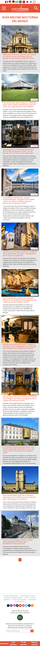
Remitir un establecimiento (13, 598)
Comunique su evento (27, 596)
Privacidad (32, 600)
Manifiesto (7, 600)
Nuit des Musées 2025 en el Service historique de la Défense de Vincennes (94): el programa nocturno (19, 497)
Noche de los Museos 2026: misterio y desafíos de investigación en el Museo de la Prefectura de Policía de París (19, 346)
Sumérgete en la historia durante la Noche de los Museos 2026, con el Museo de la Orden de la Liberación (18, 151)
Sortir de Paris (20, 602)
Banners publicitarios (11, 596)
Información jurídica (20, 600)
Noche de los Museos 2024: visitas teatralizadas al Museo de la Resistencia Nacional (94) (18, 542)
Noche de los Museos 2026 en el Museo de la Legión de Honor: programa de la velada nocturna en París (20, 398)
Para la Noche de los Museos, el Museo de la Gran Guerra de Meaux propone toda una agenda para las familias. (19, 105)
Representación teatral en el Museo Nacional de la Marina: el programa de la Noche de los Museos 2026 (19, 300)
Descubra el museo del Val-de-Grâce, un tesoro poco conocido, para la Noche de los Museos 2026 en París (19, 56)
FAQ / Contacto (30, 598)
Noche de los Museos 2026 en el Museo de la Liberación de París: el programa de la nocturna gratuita (20, 253)
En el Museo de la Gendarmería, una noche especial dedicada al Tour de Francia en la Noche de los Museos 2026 (18, 450)
